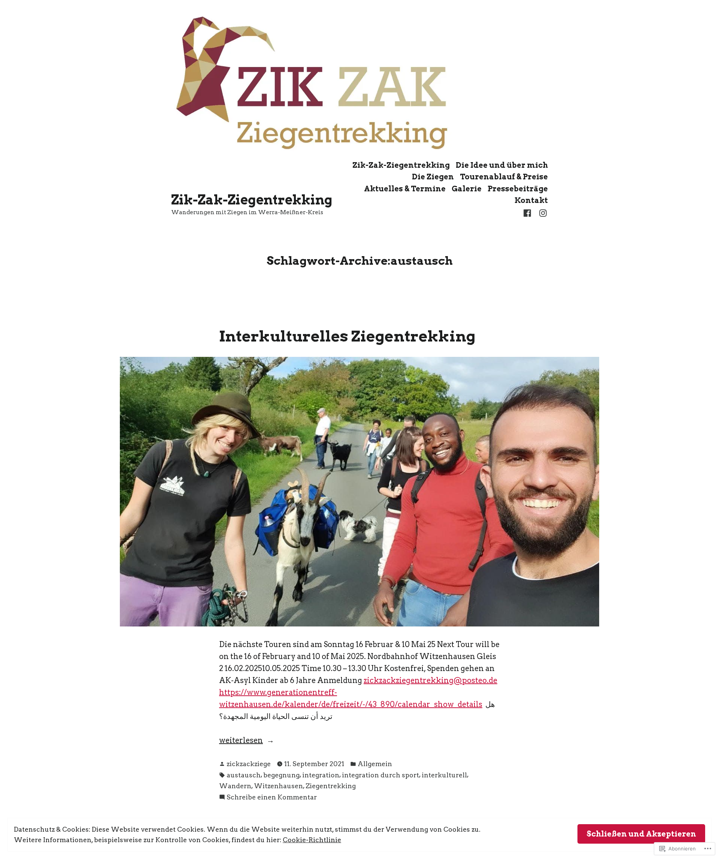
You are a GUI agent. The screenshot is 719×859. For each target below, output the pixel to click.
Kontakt (531, 200)
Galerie (467, 188)
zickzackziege (249, 764)
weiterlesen (241, 740)
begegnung (281, 775)
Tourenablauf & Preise (504, 177)
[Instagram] (541, 212)
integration (320, 775)
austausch (244, 775)
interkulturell (444, 775)
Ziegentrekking (331, 786)
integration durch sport (380, 775)
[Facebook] (528, 212)
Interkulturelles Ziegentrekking (347, 336)
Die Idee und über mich (502, 165)
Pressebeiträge (518, 188)
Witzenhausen (278, 786)
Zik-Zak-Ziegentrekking (252, 200)
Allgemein (375, 764)
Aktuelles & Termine (405, 188)
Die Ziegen (433, 177)
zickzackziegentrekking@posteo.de (430, 680)
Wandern (235, 786)
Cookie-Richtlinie (312, 840)
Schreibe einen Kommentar (272, 797)
